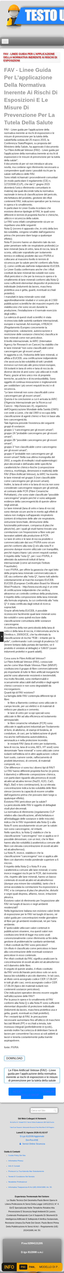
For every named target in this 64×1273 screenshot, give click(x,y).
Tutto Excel (13, 1127)
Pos (31, 1140)
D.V (46, 1127)
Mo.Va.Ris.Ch (14, 1122)
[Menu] (5, 41)
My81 (48, 1122)
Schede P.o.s (23, 1122)
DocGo (52, 1122)
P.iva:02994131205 (32, 1243)
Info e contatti (14, 1166)
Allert (43, 1127)
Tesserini (19, 1127)
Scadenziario (39, 1122)
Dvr (27, 1140)
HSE (36, 1140)
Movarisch (33, 1127)
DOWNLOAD (14, 1058)
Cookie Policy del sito (17, 1155)
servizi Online (31, 1122)
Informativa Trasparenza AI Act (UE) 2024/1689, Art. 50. (30, 1187)
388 (45, 1122)
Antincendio (26, 1127)
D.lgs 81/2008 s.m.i (32, 1252)
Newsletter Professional (17, 1182)
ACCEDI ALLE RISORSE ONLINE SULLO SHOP (34, 1093)
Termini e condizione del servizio (21, 1176)
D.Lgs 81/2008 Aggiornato (32, 1136)
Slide (40, 1127)
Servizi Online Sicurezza (33, 1144)
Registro (51, 1127)
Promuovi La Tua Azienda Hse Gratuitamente (26, 1171)
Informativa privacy (15, 1161)
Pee (37, 1127)
